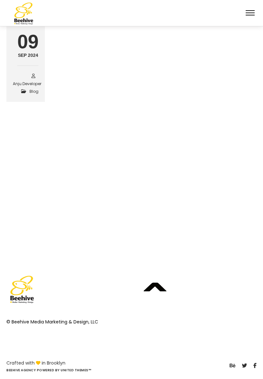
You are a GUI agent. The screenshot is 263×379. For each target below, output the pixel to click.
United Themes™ (76, 370)
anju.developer (27, 83)
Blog (34, 91)
